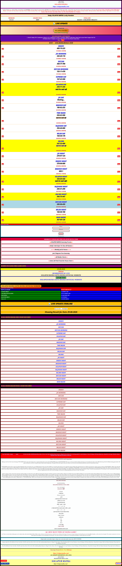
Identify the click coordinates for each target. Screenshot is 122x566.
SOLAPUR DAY (61, 336)
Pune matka (20, 454)
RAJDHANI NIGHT (61, 370)
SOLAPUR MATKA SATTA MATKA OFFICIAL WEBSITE (20, 286)
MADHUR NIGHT (61, 364)
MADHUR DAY (61, 342)
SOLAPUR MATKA (61, 4)
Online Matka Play (5, 563)
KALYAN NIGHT (61, 373)
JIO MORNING (61, 324)
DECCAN (61, 327)
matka (14, 454)
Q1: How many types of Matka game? (61, 532)
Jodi (3, 49)
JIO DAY (61, 339)
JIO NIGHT (61, 357)
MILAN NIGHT (61, 379)
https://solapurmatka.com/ (61, 553)
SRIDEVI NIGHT (61, 360)
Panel (118, 49)
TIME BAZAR (61, 345)
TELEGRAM (3, 560)
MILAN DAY (61, 351)
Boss (63, 40)
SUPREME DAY (61, 333)
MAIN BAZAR (61, 382)
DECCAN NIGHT (61, 376)
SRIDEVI (61, 321)
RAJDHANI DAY (61, 348)
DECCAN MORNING (61, 330)
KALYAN (61, 354)
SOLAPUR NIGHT (61, 367)
